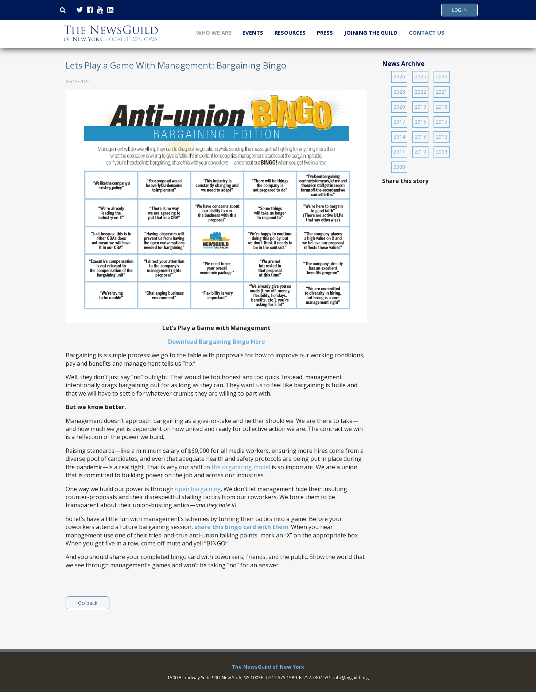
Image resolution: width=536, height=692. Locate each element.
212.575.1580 (283, 677)
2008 (399, 166)
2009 (441, 151)
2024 (441, 76)
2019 (420, 106)
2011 (399, 151)
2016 (420, 121)
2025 (420, 76)
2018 (441, 106)
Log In (459, 10)
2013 (420, 136)
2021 (441, 91)
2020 (399, 106)
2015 (441, 121)
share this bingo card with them (241, 527)
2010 (420, 151)
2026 (399, 76)
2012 (441, 136)
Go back (87, 602)
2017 (399, 121)
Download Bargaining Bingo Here (216, 342)
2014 (399, 136)
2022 (420, 91)
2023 (399, 91)
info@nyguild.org (351, 677)
